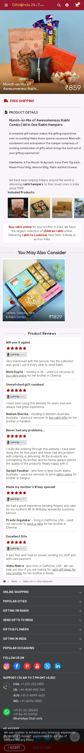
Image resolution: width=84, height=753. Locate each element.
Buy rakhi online (20, 227)
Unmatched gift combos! (25, 384)
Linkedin (57, 666)
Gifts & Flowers (16, 629)
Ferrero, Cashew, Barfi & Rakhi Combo (20, 315)
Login (67, 5)
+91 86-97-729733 (25, 714)
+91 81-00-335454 (25, 710)
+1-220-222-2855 (32, 684)
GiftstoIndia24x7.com (28, 5)
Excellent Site (16, 536)
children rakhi (53, 231)
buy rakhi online (16, 375)
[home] (4, 581)
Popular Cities (15, 601)
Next (81, 290)
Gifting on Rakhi (16, 610)
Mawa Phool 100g (40, 212)
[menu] (6, 5)
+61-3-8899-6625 (33, 695)
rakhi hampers (33, 184)
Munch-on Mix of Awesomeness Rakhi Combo (19, 86)
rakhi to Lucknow (34, 235)
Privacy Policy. (25, 740)
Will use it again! (18, 342)
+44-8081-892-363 (32, 690)
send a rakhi (35, 524)
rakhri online (64, 474)
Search (59, 5)
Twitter (47, 666)
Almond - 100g (17, 215)
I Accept (14, 748)
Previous (3, 290)
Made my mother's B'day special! (30, 487)
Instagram (6, 666)
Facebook (16, 666)
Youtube (37, 666)
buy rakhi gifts (58, 418)
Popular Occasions (18, 648)
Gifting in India (15, 639)
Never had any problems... (25, 430)
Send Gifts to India (18, 620)
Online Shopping (16, 592)
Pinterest (27, 666)
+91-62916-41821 (31, 701)
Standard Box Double (62, 212)
